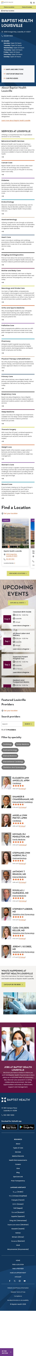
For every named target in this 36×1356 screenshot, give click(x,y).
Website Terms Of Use (18, 1292)
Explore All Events (17, 603)
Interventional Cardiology (13, 762)
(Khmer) (18, 1237)
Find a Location (9, 7)
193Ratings (22, 882)
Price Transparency (18, 1181)
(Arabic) (18, 1192)
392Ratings (22, 901)
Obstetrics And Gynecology (14, 767)
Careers (18, 1164)
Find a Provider (27, 7)
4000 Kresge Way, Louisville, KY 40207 (17, 32)
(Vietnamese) (18, 1221)
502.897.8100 (8, 36)
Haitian (18, 1233)
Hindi (18, 1245)
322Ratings (22, 807)
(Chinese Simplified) (18, 1196)
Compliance (18, 1296)
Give (18, 1168)
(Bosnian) (18, 1241)
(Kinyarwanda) (18, 1249)
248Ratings (22, 845)
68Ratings (22, 863)
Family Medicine (22, 744)
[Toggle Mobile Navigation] (34, 2)
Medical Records (18, 1156)
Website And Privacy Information (18, 1288)
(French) (18, 1200)
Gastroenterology (10, 750)
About (18, 1144)
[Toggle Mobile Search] (31, 2)
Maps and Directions (14, 69)
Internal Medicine (10, 756)
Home (18, 1260)
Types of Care (18, 1148)
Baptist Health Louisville (13, 551)
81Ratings (22, 826)
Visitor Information (14, 74)
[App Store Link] (9, 1127)
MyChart (18, 1277)
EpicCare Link (18, 1177)
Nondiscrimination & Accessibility (18, 1300)
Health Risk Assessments (18, 1160)
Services (18, 1152)
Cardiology (7, 744)
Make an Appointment (18, 1273)
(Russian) (18, 1212)
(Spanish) (18, 1216)
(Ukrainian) (18, 1225)
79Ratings (22, 938)
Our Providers (12, 78)
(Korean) (18, 1204)
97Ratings (22, 957)
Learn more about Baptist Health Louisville (15, 120)
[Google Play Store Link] (27, 1127)
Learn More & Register (21, 625)
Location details (9, 563)
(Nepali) (18, 1208)
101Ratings (22, 920)
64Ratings (22, 789)
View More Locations (17, 573)
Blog (18, 1173)
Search (27, 724)
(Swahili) (18, 1229)
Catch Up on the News (12, 985)
